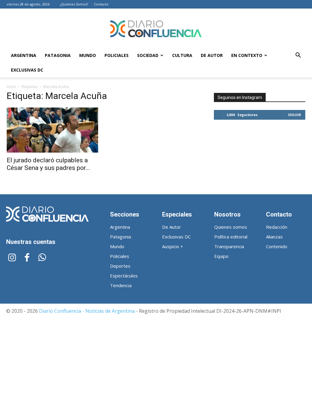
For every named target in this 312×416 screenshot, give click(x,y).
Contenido (276, 246)
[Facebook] (27, 258)
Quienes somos (230, 227)
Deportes (120, 266)
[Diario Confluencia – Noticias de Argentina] (156, 28)
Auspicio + (172, 246)
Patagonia (58, 55)
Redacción (276, 227)
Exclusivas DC (27, 70)
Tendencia (121, 285)
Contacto (101, 4)
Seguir (294, 114)
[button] (298, 56)
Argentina (23, 55)
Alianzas (274, 237)
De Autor (212, 55)
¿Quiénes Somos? (74, 4)
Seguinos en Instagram (240, 97)
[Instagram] (12, 258)
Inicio (11, 86)
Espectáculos (124, 276)
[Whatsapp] (42, 258)
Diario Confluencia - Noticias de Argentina (87, 311)
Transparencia (229, 246)
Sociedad (147, 55)
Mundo (87, 55)
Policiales (117, 55)
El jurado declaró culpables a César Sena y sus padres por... (48, 164)
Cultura (182, 55)
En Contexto (246, 55)
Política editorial (230, 237)
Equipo (221, 256)
